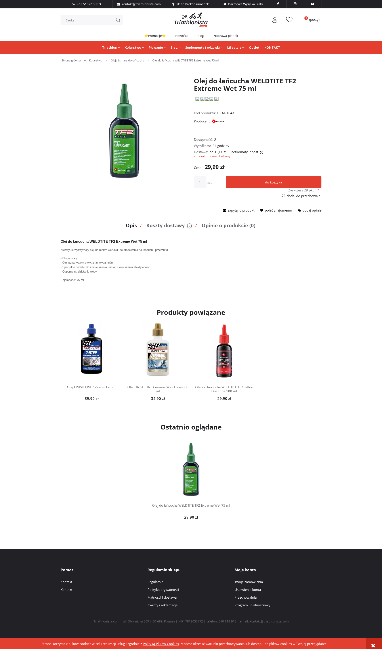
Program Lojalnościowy (252, 605)
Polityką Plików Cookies (161, 643)
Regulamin (155, 582)
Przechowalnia (246, 597)
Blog (200, 36)
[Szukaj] (118, 20)
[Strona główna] (191, 19)
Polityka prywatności (163, 589)
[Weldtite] (219, 121)
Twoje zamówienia (249, 582)
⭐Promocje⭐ (155, 36)
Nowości (181, 36)
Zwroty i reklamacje (162, 605)
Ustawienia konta (248, 589)
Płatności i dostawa (162, 597)
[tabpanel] (191, 262)
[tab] (132, 227)
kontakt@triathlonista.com (269, 621)
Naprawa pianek (226, 36)
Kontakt (66, 582)
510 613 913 (227, 621)
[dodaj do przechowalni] (98, 351)
